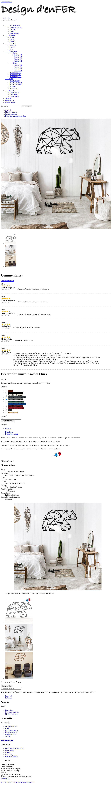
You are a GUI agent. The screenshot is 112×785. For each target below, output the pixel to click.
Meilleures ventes (11, 714)
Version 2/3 (18, 57)
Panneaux (10, 35)
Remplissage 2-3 (15, 75)
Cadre (12, 39)
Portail (9, 79)
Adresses (8, 754)
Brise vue (13, 45)
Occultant (10, 43)
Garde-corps (11, 51)
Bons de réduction (11, 756)
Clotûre (12, 47)
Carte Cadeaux (10, 102)
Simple (12, 37)
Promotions (9, 710)
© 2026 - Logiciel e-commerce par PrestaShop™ (18, 782)
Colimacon (13, 94)
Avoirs (7, 752)
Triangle (12, 41)
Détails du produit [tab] (11, 434)
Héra (13, 63)
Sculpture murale (15, 27)
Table (11, 31)
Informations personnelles (14, 748)
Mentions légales (11, 726)
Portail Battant (14, 81)
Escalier (9, 90)
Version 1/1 (18, 61)
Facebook (8, 696)
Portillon (13, 87)
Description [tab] (9, 432)
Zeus (13, 53)
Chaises (12, 29)
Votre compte (7, 740)
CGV (7, 728)
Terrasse (8, 98)
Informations (5, 778)
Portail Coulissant (16, 83)
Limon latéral (14, 96)
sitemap (7, 736)
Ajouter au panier (8, 421)
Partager (8, 428)
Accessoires (14, 88)
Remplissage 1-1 (15, 77)
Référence (4, 461)
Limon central (14, 92)
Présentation (9, 100)
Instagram (8, 698)
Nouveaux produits (11, 712)
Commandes (9, 750)
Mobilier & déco (12, 25)
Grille (12, 49)
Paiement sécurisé (11, 732)
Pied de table (14, 33)
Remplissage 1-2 (15, 73)
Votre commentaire (7, 281)
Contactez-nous (6, 2)
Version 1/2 (18, 55)
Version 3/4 (18, 59)
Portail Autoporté (15, 85)
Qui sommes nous (11, 730)
